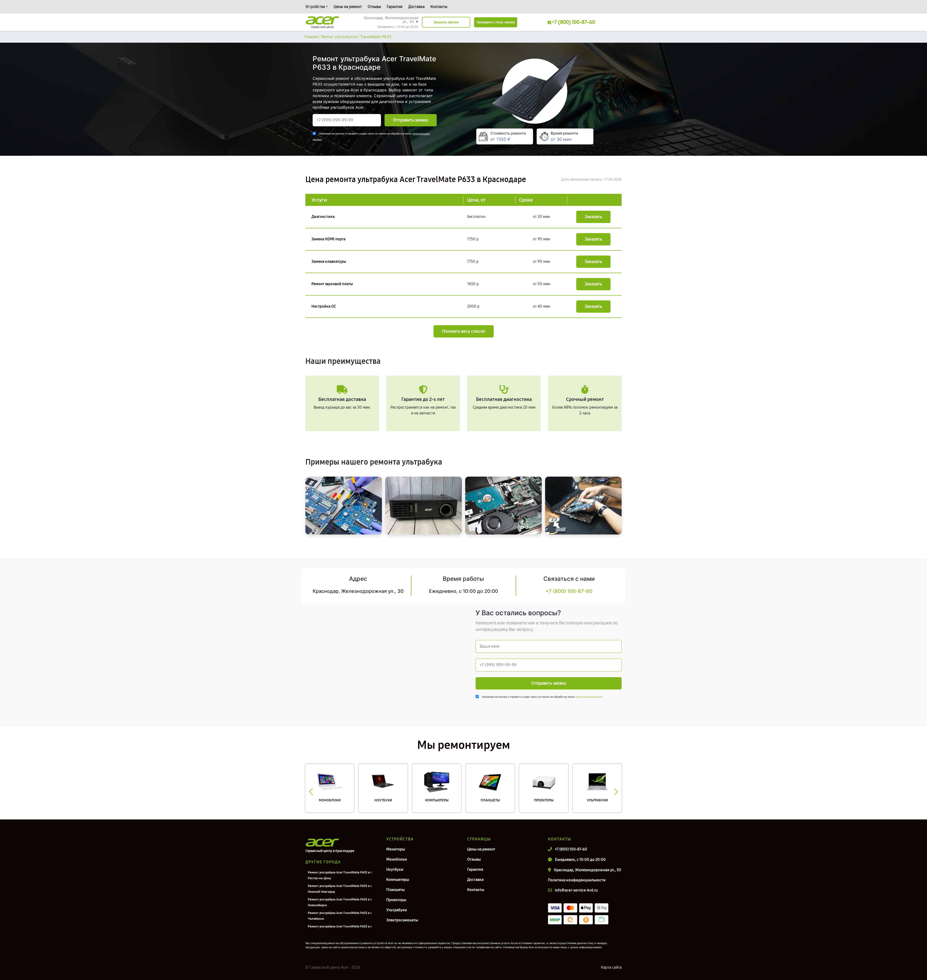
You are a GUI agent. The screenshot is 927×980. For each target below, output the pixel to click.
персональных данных (589, 696)
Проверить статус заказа (496, 22)
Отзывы (374, 6)
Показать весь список (463, 331)
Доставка (416, 6)
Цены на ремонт (348, 6)
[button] (311, 791)
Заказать (593, 216)
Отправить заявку (410, 120)
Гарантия (394, 6)
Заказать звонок (446, 22)
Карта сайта (611, 967)
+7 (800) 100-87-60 (569, 591)
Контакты (438, 6)
